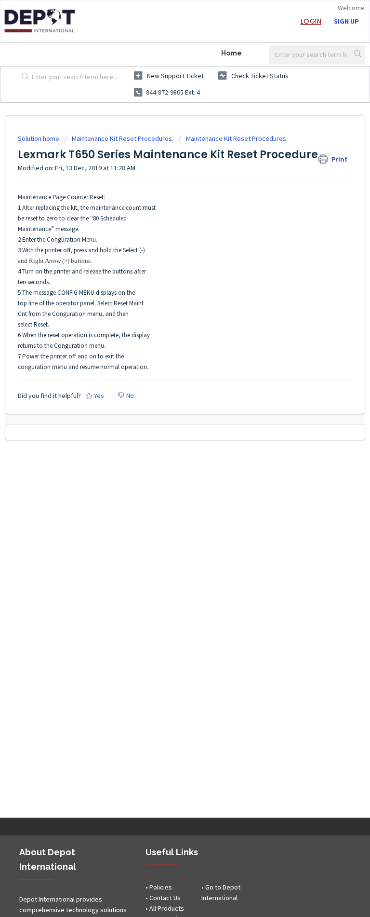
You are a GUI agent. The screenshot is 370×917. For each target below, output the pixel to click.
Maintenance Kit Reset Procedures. (122, 138)
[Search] (358, 54)
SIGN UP (346, 21)
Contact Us (165, 897)
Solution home (39, 138)
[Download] (167, 460)
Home (231, 53)
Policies (160, 887)
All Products (166, 908)
